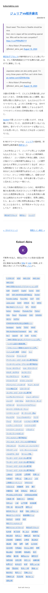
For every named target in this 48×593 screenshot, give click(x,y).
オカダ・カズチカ (12, 372)
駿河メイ (18, 572)
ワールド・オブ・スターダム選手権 (18, 466)
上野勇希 (27, 474)
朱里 (24, 519)
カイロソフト (26, 372)
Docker (37, 294)
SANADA (38, 315)
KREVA (26, 303)
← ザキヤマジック (10, 230)
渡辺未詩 (35, 539)
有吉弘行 (9, 519)
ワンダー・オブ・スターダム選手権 (18, 458)
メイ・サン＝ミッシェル (28, 450)
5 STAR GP (10, 278)
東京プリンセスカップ (14, 523)
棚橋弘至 (27, 535)
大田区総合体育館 (31, 495)
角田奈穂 (9, 560)
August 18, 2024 (30, 85)
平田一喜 (9, 507)
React (14, 315)
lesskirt (6, 119)
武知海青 (9, 539)
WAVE (33, 327)
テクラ (36, 417)
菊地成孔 (27, 552)
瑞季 (21, 544)
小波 (16, 503)
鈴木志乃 (18, 564)
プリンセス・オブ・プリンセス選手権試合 (21, 441)
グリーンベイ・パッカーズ (15, 384)
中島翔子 (9, 478)
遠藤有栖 (36, 560)
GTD (37, 299)
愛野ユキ (29, 507)
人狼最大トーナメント (14, 482)
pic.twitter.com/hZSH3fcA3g (17, 77)
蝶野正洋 (35, 556)
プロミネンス (11, 446)
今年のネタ (28, 482)
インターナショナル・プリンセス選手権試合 (22, 364)
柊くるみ (26, 531)
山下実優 (24, 503)
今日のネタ (10, 486)
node (27, 335)
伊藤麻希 (20, 486)
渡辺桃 (8, 544)
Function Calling (12, 299)
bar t (8, 335)
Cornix (31, 290)
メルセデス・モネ (12, 454)
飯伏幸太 (9, 572)
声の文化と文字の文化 (14, 495)
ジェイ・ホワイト (32, 397)
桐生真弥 (9, 535)
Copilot (23, 290)
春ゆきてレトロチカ (13, 515)
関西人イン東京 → (37, 230)
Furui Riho (24, 299)
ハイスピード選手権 (31, 421)
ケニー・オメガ (33, 384)
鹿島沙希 (9, 580)
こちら (29, 265)
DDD (38, 290)
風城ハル (35, 568)
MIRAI (39, 303)
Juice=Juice (10, 303)
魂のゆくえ (30, 576)
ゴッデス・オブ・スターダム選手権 (18, 392)
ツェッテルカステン (24, 417)
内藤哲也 (9, 491)
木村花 (17, 519)
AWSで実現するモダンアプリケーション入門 (22, 286)
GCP (32, 299)
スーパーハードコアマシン (26, 405)
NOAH (33, 307)
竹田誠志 (18, 548)
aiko (30, 331)
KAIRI (19, 303)
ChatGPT (15, 290)
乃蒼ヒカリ (28, 478)
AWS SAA (36, 278)
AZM (7, 290)
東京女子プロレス (10, 56)
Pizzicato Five (27, 311)
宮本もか (9, 503)
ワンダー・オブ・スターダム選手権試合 (20, 462)
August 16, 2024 (30, 48)
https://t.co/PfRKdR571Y (16, 40)
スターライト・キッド (33, 401)
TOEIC (26, 327)
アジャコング (21, 356)
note (29, 263)
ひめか (24, 352)
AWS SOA (9, 282)
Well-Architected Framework (16, 331)
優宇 (33, 486)
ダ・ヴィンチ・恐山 (29, 413)
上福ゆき (9, 474)
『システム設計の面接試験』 (16, 344)
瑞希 (26, 544)
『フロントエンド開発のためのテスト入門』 (22, 348)
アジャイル (10, 356)
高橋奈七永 (10, 576)
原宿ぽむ (24, 491)
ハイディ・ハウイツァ (14, 425)
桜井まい (23, 144)
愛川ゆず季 (19, 507)
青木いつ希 (25, 568)
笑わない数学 (29, 548)
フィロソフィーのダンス (15, 433)
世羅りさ (36, 474)
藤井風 (16, 556)
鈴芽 (25, 564)
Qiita (23, 263)
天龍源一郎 (10, 499)
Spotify (18, 327)
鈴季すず (9, 564)
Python (37, 311)
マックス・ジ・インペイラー (28, 446)
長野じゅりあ (34, 564)
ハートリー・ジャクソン (15, 429)
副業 (16, 491)
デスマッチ (18, 421)
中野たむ (18, 478)
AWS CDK (26, 278)
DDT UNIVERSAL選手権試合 (22, 294)
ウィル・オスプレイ (13, 368)
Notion (8, 311)
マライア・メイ (11, 450)
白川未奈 (34, 544)
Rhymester (23, 315)
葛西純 (8, 556)
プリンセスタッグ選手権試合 (16, 437)
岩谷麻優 (33, 503)
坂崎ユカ (33, 491)
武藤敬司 (18, 539)
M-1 (33, 303)
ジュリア (29, 141)
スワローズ (10, 405)
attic (35, 331)
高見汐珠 (20, 576)
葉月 (34, 552)
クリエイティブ (11, 380)
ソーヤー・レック (12, 413)
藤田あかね (25, 556)
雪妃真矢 (15, 568)
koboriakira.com (11, 6)
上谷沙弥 (18, 474)
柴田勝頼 (35, 531)
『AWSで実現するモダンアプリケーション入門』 (23, 339)
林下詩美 (17, 531)
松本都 (8, 531)
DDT (7, 294)
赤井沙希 (18, 560)
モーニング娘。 (27, 454)
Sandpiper (10, 327)
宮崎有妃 (30, 499)
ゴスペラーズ (24, 388)
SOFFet (16, 319)
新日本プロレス (11, 511)
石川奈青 (9, 548)
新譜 (21, 511)
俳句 (27, 486)
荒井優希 (18, 552)
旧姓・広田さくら (32, 511)
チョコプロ (10, 417)
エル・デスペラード (30, 368)
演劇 (15, 544)
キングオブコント (12, 376)
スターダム (19, 401)
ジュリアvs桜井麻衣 (24, 13)
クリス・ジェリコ (26, 380)
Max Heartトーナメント (14, 307)
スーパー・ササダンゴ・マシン (17, 409)
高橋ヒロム (28, 572)
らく (30, 352)
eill (21, 335)
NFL (27, 307)
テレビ (8, 421)
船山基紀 (9, 552)
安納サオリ (21, 499)
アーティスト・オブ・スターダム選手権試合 (22, 360)
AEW (18, 278)
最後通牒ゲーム (28, 515)
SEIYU (8, 319)
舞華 (37, 548)
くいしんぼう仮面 (12, 352)
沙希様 (26, 539)
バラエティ (30, 429)
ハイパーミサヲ (30, 425)
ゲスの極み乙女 (11, 388)
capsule (15, 335)
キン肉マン (25, 376)
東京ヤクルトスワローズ (15, 527)
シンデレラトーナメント (15, 397)
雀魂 (7, 568)
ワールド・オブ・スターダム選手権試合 (20, 470)
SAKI (31, 315)
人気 (36, 478)
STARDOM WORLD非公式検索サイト (19, 323)
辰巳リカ (27, 560)
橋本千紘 (36, 535)
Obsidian (17, 311)
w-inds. (33, 335)
